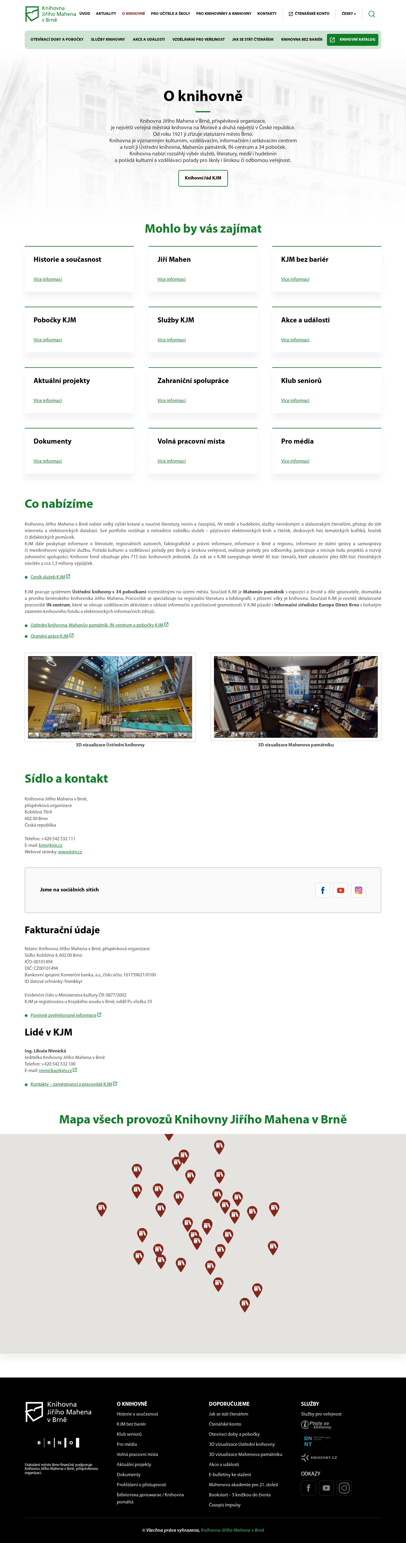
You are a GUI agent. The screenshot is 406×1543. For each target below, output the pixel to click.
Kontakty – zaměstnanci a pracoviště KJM (71, 1084)
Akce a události (149, 40)
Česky (347, 14)
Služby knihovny (108, 40)
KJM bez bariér (131, 1424)
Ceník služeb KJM (48, 577)
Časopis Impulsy (225, 1505)
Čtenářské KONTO (312, 14)
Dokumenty (129, 1475)
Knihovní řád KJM (203, 178)
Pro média (127, 1444)
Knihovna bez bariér (301, 40)
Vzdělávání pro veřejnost (198, 40)
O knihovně (133, 14)
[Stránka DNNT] (341, 1441)
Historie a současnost (137, 1414)
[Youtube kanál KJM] (340, 890)
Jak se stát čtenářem (252, 40)
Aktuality (106, 14)
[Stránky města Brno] (65, 1442)
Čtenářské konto (225, 1424)
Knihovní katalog (357, 40)
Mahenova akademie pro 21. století (243, 1485)
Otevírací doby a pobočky (57, 40)
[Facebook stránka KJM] (322, 890)
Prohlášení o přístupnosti (141, 1485)
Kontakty (267, 14)
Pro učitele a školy (170, 14)
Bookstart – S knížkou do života (240, 1495)
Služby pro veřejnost (321, 1414)
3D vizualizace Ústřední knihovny (242, 1444)
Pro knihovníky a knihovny (223, 14)
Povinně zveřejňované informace (63, 1015)
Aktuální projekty (134, 1464)
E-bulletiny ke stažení (230, 1475)
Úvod (84, 14)
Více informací (48, 279)
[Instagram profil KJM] (358, 890)
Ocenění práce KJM (50, 636)
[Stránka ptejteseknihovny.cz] (341, 1424)
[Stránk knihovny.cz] (341, 1457)
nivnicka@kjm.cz (55, 1070)
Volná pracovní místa (137, 1454)
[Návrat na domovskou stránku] (65, 1411)
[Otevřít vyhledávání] (372, 14)
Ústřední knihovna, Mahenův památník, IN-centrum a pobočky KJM (97, 625)
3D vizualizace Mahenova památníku (245, 1454)
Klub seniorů (129, 1434)
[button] (137, 1191)
